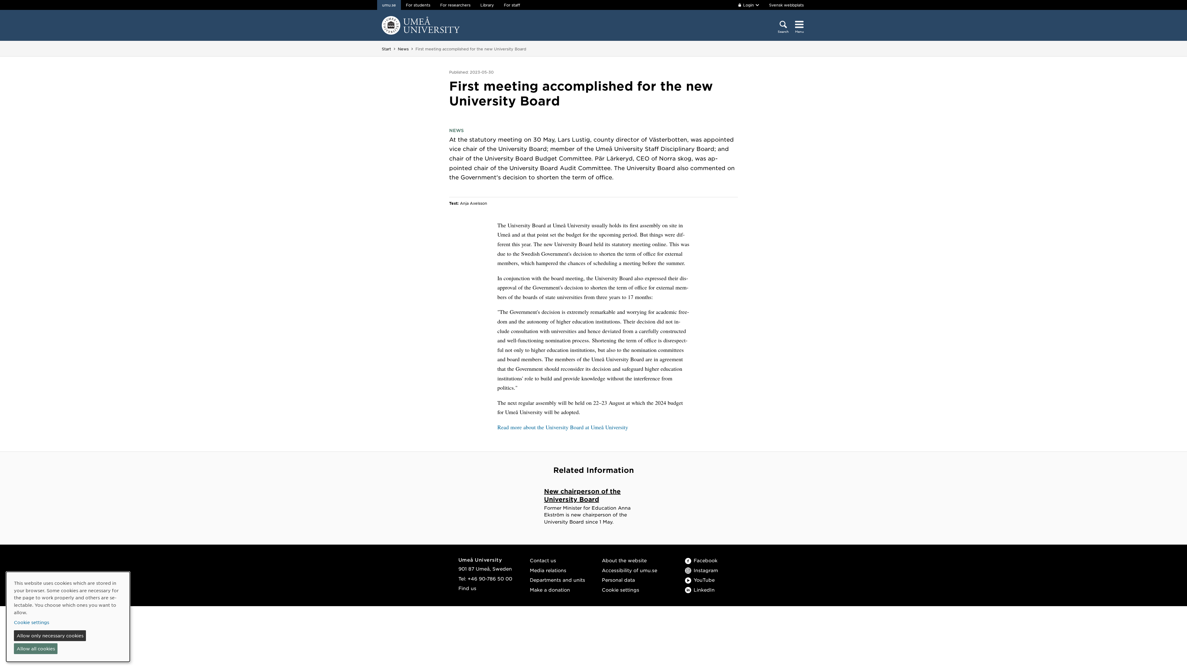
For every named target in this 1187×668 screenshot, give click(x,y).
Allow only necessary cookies (50, 635)
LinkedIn (704, 590)
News (403, 48)
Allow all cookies (36, 648)
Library (487, 4)
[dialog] (68, 617)
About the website (624, 560)
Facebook (705, 560)
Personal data (618, 580)
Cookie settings (620, 590)
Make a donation (550, 590)
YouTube (704, 580)
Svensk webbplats (786, 4)
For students (418, 4)
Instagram (706, 570)
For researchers (455, 4)
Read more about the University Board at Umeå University (562, 427)
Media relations (548, 570)
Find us (467, 588)
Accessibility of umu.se (629, 570)
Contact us (543, 560)
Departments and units (557, 580)
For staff (512, 4)
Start (386, 48)
